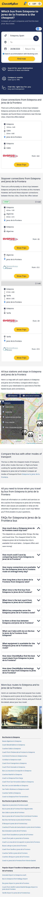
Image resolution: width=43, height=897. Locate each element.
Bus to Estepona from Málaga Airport (15, 879)
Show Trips (21, 164)
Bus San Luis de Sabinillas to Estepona (15, 785)
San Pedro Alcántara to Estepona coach (15, 789)
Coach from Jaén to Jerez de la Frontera (15, 838)
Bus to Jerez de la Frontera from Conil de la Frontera (19, 816)
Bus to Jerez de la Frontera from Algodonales (17, 809)
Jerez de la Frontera (32, 396)
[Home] (11, 3)
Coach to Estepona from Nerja (12, 778)
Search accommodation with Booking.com (21, 54)
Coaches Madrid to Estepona (12, 774)
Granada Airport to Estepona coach (14, 875)
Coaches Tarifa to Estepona (11, 793)
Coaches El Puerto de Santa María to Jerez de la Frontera (21, 827)
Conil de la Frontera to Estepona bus (14, 756)
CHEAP (6, 202)
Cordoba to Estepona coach (11, 760)
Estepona (13, 396)
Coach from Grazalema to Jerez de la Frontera (17, 835)
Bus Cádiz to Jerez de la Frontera (13, 812)
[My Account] (25, 3)
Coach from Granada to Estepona (13, 767)
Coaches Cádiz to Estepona (11, 749)
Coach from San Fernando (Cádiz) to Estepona (18, 782)
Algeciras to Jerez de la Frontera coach (15, 805)
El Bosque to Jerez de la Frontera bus (14, 823)
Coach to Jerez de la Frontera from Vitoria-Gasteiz (19, 860)
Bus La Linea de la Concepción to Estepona (16, 771)
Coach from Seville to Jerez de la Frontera (16, 849)
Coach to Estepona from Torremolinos (15, 797)
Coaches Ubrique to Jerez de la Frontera (15, 857)
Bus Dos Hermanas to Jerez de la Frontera (16, 820)
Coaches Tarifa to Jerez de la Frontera (14, 853)
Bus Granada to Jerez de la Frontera (14, 831)
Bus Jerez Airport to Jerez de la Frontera (15, 883)
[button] (30, 434)
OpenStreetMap (31, 443)
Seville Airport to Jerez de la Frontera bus (16, 893)
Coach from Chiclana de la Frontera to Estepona (18, 752)
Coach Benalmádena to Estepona (13, 745)
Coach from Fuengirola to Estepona (14, 763)
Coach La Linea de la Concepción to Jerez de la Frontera (21, 842)
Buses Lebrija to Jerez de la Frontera (14, 846)
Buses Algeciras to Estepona (11, 741)
